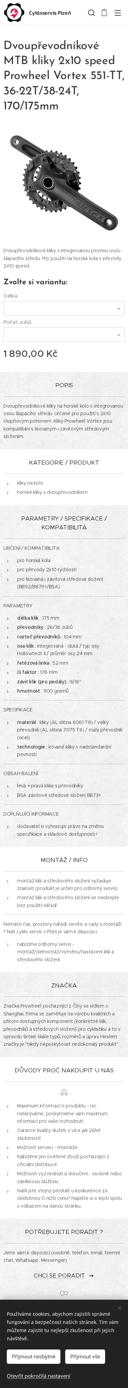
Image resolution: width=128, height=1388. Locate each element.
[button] (91, 12)
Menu (118, 12)
